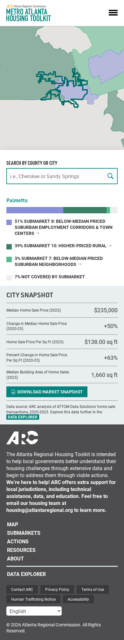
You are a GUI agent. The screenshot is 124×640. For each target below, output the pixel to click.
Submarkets (23, 532)
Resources (21, 549)
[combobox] (62, 176)
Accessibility (78, 599)
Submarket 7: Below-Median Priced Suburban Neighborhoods (59, 261)
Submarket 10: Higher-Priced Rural (61, 245)
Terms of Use (92, 589)
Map (12, 524)
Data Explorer (23, 416)
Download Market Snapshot (50, 391)
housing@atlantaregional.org (39, 510)
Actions (18, 541)
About (15, 558)
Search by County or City (31, 162)
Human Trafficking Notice (33, 599)
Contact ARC (22, 589)
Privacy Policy (57, 589)
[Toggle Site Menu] (113, 13)
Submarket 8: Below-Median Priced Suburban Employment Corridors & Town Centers (64, 227)
